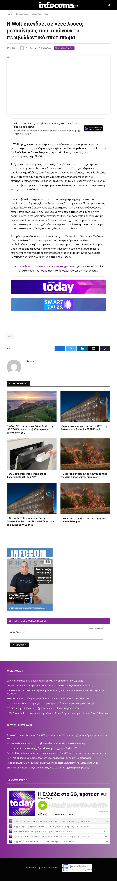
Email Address (17, 631)
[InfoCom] (58, 5)
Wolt (10, 336)
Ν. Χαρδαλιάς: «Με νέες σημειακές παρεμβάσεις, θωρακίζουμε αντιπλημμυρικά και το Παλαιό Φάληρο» (57, 713)
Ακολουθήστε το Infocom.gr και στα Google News (45, 266)
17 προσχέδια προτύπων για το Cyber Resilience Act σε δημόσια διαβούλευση (46, 743)
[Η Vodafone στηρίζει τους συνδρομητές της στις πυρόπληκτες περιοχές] (85, 454)
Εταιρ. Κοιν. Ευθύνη (64, 48)
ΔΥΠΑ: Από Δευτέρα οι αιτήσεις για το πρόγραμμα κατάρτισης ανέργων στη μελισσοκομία (51, 703)
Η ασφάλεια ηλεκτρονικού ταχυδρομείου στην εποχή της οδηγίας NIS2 (42, 748)
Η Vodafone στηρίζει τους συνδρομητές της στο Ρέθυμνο (83, 520)
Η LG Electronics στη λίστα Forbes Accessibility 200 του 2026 (26, 475)
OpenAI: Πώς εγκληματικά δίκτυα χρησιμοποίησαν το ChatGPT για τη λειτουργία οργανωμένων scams (57, 753)
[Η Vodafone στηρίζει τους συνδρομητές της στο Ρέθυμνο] (85, 498)
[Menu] (9, 5)
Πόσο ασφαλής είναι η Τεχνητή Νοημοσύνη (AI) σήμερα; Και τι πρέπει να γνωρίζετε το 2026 (52, 762)
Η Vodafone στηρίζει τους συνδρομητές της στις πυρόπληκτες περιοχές (83, 475)
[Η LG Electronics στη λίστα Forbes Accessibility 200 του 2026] (32, 454)
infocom (32, 48)
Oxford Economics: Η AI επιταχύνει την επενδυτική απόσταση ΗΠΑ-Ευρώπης (45, 680)
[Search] (108, 5)
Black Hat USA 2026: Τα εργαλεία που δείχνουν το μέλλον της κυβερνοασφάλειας (48, 767)
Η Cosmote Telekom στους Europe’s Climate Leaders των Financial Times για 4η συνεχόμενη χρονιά (30, 521)
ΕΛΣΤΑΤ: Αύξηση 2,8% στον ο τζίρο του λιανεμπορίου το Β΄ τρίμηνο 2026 (43, 708)
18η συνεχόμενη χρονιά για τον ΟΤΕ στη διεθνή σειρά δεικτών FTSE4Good (83, 428)
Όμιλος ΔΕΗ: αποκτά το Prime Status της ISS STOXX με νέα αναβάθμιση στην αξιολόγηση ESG (30, 429)
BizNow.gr (16, 670)
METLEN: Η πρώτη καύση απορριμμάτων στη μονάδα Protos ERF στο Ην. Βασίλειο (48, 698)
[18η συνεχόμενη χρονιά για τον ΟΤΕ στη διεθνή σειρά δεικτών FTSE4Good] (85, 406)
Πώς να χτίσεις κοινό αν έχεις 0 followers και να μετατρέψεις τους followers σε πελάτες (50, 685)
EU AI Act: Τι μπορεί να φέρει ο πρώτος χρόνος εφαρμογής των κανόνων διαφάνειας (49, 757)
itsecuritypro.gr (21, 725)
